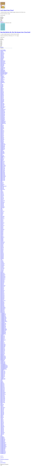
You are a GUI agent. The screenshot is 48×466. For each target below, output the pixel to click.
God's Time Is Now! (7, 10)
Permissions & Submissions (4, 459)
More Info (1, 47)
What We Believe (3, 462)
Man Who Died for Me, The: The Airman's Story (15, 32)
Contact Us (2, 457)
